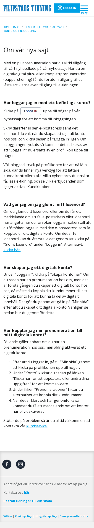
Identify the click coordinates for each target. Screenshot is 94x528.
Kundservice (11, 27)
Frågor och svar (36, 27)
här (26, 492)
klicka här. (12, 249)
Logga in (69, 8)
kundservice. (36, 425)
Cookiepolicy (23, 516)
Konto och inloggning (19, 30)
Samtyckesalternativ (74, 516)
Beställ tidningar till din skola (27, 501)
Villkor (7, 516)
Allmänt (58, 27)
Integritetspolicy (46, 516)
